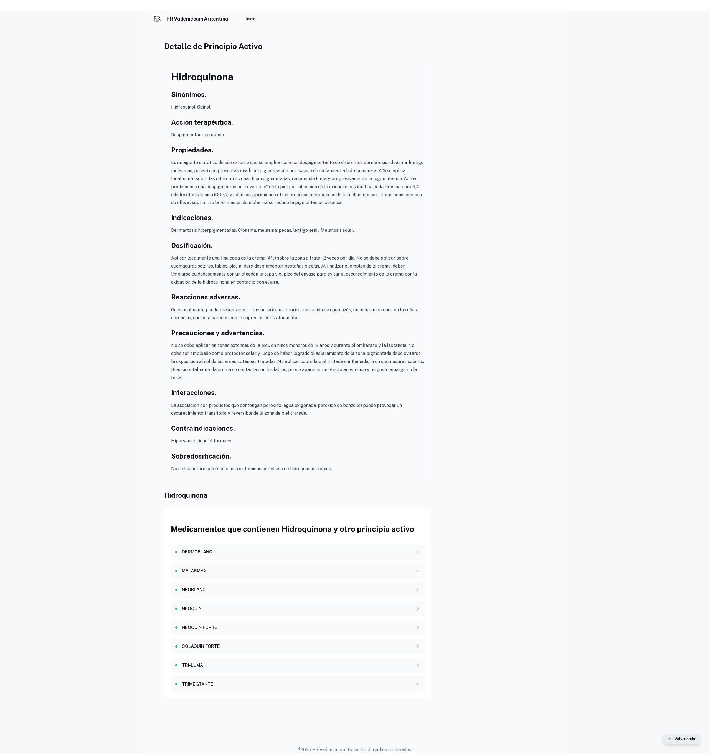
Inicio (250, 19)
